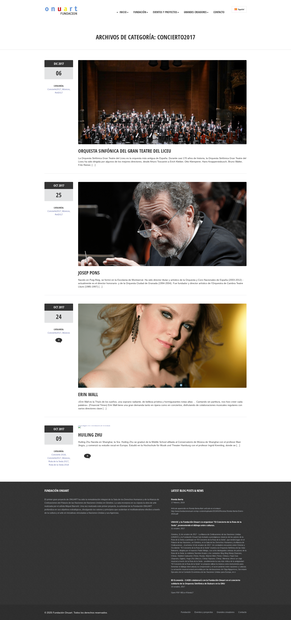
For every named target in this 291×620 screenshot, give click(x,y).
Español (241, 9)
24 (59, 317)
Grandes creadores (195, 12)
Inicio (123, 12)
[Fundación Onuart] (61, 14)
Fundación (139, 12)
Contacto (218, 12)
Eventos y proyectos (165, 12)
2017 (61, 64)
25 (59, 195)
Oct (56, 185)
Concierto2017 (54, 89)
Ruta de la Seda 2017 (58, 461)
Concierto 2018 (59, 455)
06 (59, 73)
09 (59, 438)
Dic (56, 64)
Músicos (66, 89)
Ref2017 (59, 93)
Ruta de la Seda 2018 (59, 465)
